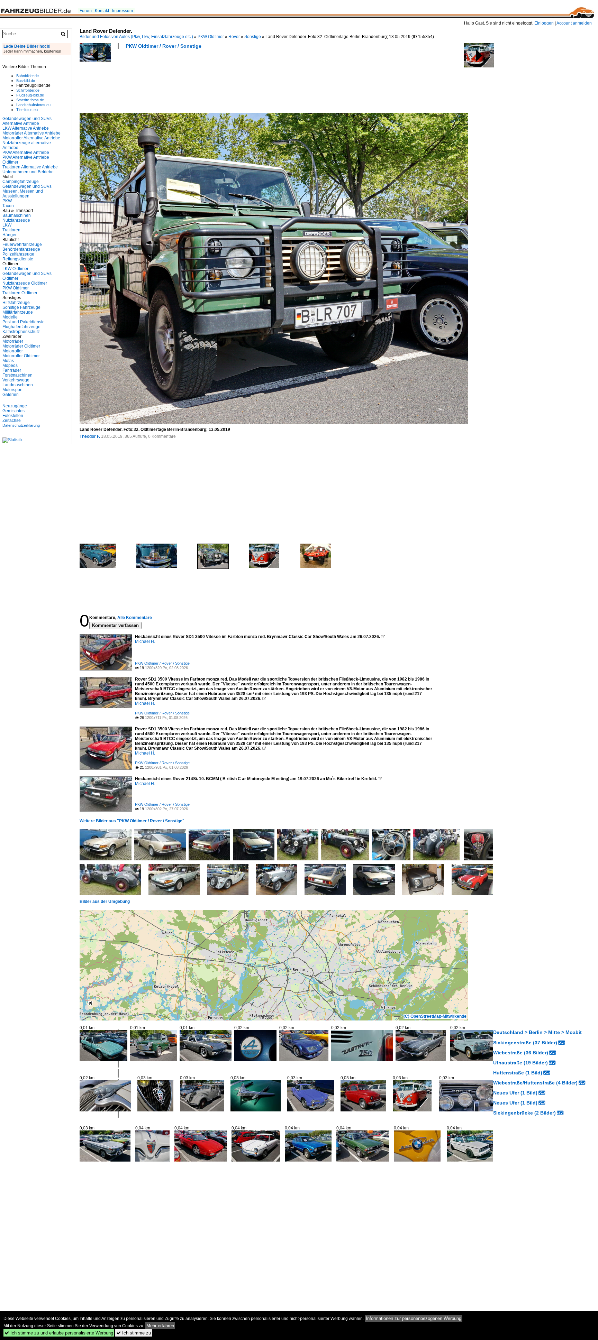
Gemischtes (13, 410)
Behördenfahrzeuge (21, 249)
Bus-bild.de (25, 80)
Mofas (8, 360)
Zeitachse (11, 420)
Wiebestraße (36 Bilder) (520, 1052)
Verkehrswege (15, 380)
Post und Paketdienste (23, 322)
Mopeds (10, 365)
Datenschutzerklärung (21, 425)
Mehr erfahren (160, 1325)
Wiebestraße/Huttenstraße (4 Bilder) (535, 1082)
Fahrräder (11, 370)
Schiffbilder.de (27, 90)
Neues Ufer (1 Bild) (515, 1093)
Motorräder (12, 341)
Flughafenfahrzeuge (21, 326)
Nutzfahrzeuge (16, 220)
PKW (7, 200)
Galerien (10, 394)
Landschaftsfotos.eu (33, 105)
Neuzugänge (14, 406)
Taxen (8, 205)
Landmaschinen (17, 384)
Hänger (9, 234)
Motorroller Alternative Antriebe (31, 138)
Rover (234, 36)
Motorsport (12, 389)
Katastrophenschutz (21, 331)
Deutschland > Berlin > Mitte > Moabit (537, 1032)
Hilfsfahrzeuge (16, 302)
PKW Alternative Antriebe (25, 152)
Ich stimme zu (133, 1333)
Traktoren (11, 230)
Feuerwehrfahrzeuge (22, 244)
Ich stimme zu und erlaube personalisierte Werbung (58, 1333)
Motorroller (12, 351)
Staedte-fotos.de (30, 100)
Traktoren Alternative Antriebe (30, 167)
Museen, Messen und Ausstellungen (22, 193)
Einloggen (544, 23)
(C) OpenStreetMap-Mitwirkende (435, 1016)
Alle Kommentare (134, 617)
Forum (86, 10)
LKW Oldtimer (15, 268)
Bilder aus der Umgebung (105, 901)
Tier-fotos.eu (27, 110)
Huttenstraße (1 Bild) (517, 1072)
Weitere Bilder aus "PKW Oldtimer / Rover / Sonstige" (132, 821)
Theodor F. (90, 436)
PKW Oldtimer (211, 36)
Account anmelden (574, 23)
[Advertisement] (206, 83)
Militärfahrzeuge (17, 312)
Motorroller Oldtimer (21, 355)
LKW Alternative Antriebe (25, 128)
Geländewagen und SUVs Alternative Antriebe (27, 121)
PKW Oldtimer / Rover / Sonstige (163, 46)
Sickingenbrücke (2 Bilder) (524, 1113)
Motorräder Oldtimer (21, 346)
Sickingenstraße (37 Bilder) (525, 1042)
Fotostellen (12, 415)
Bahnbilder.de (27, 76)
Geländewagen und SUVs (27, 186)
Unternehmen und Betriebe (28, 171)
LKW (6, 225)
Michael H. (145, 641)
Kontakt (102, 10)
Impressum (122, 10)
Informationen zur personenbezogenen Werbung (413, 1318)
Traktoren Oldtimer (19, 292)
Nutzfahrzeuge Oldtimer (24, 283)
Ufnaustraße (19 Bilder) (520, 1062)
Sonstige (252, 36)
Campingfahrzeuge (20, 181)
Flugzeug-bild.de (30, 95)
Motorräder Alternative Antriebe (31, 133)
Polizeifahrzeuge (18, 254)
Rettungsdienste (17, 259)
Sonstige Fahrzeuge (21, 307)
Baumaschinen (16, 215)
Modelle (10, 317)
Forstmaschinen (17, 375)
